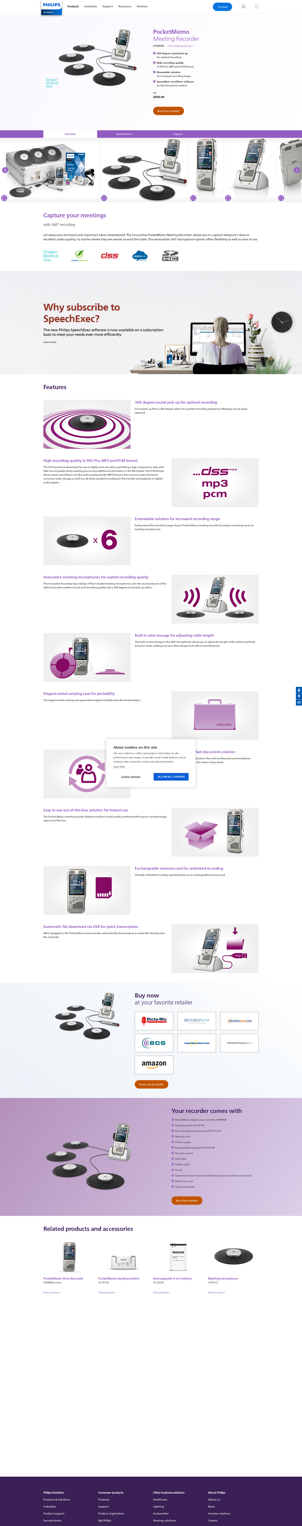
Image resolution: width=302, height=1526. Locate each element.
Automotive (161, 1513)
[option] (50, 170)
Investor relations (219, 1513)
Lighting (158, 1506)
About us (214, 1499)
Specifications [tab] (124, 134)
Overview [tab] (70, 134)
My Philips (104, 1520)
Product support (53, 1513)
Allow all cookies (171, 776)
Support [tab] (178, 134)
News (211, 1506)
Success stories (52, 1520)
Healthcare (160, 1499)
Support (107, 6)
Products (73, 6)
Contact (222, 6)
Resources (124, 6)
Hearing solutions (164, 1520)
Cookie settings (131, 776)
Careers (213, 1520)
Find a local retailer (151, 1084)
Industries (90, 6)
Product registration (111, 1513)
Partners (142, 6)
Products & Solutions (56, 1499)
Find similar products (180, 46)
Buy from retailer (168, 110)
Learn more (119, 766)
